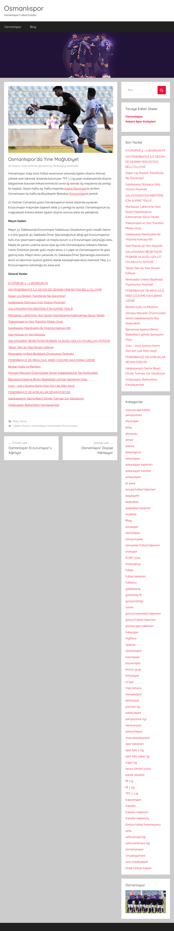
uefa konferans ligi (137, 843)
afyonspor (132, 421)
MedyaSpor (59, 165)
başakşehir (132, 495)
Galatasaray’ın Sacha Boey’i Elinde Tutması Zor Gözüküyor (46, 398)
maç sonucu (133, 688)
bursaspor (131, 526)
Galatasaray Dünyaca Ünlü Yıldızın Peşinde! (36, 302)
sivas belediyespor (137, 737)
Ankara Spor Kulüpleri (140, 121)
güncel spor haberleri (139, 626)
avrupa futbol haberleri (140, 489)
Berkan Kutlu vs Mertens (24, 366)
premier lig (132, 706)
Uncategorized (135, 855)
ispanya (130, 644)
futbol (129, 570)
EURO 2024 (132, 557)
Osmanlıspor (24, 8)
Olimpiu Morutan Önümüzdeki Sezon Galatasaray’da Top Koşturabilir (53, 373)
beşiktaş (130, 514)
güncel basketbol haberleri (143, 613)
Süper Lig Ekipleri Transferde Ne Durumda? (37, 296)
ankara (129, 446)
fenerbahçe (133, 564)
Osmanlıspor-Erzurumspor (62, 425)
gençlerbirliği (134, 601)
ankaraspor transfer (138, 471)
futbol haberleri (135, 576)
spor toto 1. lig (134, 750)
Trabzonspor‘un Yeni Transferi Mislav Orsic (35, 321)
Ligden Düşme (21, 425)
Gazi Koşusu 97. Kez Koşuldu (26, 334)
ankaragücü (133, 452)
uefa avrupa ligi (135, 837)
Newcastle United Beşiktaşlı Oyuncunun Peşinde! (41, 353)
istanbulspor (133, 650)
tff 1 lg (129, 781)
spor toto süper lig (137, 756)
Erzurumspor (77, 193)
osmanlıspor (133, 694)
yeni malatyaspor (136, 861)
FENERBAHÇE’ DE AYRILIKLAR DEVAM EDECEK (39, 392)
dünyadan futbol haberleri (142, 545)
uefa (128, 830)
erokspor (131, 551)
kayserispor (133, 663)
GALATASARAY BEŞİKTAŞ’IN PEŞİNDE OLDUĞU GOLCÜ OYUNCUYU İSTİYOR (59, 341)
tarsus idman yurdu (138, 768)
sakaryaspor (133, 712)
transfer (130, 806)
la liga (129, 682)
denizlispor (132, 533)
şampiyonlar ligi (135, 719)
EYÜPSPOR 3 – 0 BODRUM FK (28, 283)
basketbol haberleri (138, 508)
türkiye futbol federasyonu (143, 824)
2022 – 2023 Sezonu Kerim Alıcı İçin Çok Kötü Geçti (41, 385)
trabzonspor (133, 799)
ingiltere (131, 638)
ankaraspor (132, 458)
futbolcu (131, 582)
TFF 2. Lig (131, 793)
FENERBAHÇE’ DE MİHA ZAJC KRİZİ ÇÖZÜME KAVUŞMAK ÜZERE (51, 360)
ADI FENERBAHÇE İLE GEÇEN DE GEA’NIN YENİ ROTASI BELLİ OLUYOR (55, 289)
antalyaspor (133, 477)
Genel (23, 421)
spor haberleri (134, 744)
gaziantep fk (133, 595)
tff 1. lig (130, 787)
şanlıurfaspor (134, 731)
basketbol (131, 501)
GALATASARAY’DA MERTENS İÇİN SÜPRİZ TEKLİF (40, 309)
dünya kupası (134, 539)
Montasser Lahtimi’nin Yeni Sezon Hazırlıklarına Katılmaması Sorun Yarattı (56, 315)
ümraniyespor (134, 849)
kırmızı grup (133, 669)
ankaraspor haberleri (139, 464)
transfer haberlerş (137, 818)
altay (128, 427)
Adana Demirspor (75, 188)
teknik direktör (135, 775)
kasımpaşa (132, 657)
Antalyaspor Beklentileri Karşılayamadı (33, 405)
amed (129, 439)
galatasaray (133, 588)
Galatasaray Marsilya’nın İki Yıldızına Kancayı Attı (39, 328)
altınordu (131, 433)
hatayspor (131, 632)
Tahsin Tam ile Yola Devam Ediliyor (31, 347)
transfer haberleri (136, 812)
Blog (33, 27)
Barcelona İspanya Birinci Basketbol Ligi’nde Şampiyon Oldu (47, 379)
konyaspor (132, 675)
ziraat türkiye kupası (138, 868)
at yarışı (130, 483)
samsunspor (133, 725)
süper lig (131, 762)
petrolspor (132, 700)
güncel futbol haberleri (140, 619)
